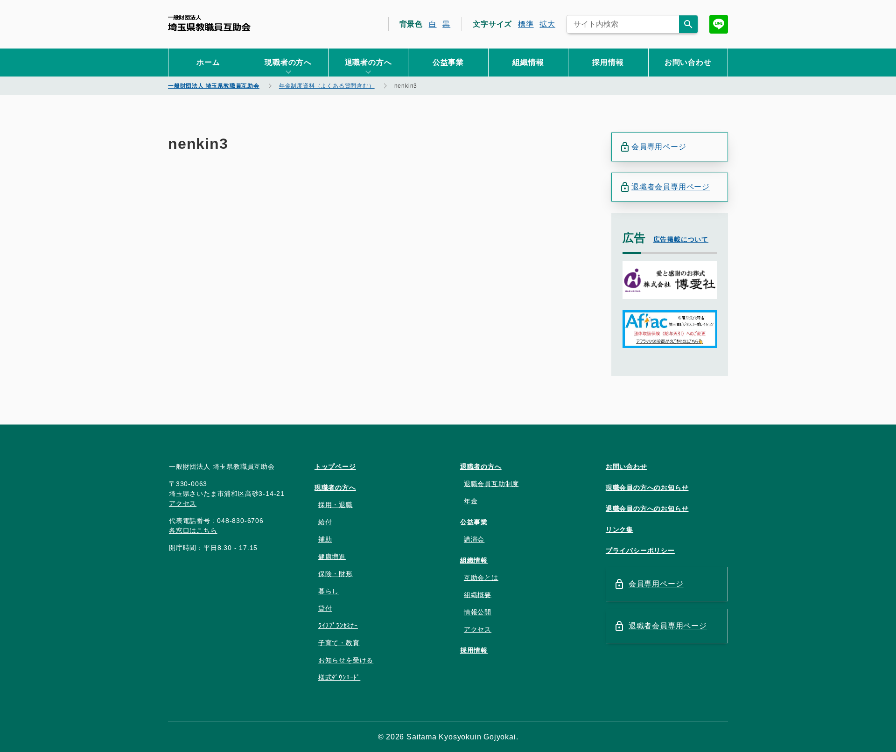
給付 (325, 522)
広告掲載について (680, 239)
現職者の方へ (335, 487)
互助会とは (481, 577)
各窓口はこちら (193, 530)
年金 (471, 501)
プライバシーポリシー (640, 550)
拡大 (547, 24)
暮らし (328, 591)
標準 (526, 24)
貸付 (325, 608)
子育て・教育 (339, 643)
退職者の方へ (481, 466)
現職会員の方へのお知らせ (647, 487)
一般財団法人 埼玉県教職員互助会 (209, 23)
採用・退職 (335, 504)
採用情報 (607, 62)
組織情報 (528, 62)
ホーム (208, 62)
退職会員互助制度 (491, 483)
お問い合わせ (688, 62)
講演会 (474, 539)
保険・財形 (335, 574)
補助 (325, 539)
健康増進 (332, 556)
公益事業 (448, 62)
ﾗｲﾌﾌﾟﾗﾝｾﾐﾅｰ (338, 625)
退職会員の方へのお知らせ (647, 508)
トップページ (335, 466)
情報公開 (477, 612)
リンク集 (619, 529)
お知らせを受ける (345, 660)
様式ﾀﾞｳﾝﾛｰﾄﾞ (339, 677)
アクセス (182, 503)
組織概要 (477, 595)
